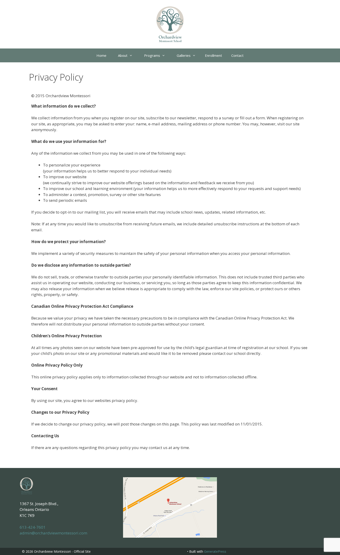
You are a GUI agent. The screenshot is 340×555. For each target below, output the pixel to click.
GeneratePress (215, 551)
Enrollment (213, 55)
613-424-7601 (33, 527)
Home (101, 55)
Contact (237, 55)
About (122, 55)
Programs (152, 55)
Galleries (184, 55)
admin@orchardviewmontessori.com (53, 533)
